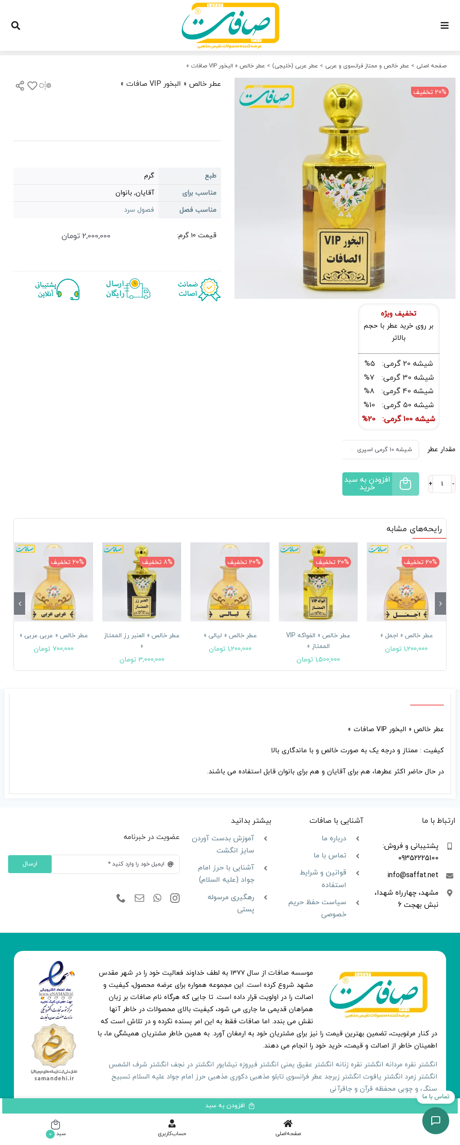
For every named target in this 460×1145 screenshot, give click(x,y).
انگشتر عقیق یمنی (307, 1065)
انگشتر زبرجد (342, 1077)
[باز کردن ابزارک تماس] (435, 1120)
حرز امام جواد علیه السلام (169, 1077)
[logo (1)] (54, 1025)
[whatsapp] (157, 898)
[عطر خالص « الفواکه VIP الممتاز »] (318, 581)
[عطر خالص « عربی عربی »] (53, 581)
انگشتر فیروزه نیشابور (247, 1065)
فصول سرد (139, 210)
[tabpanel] (230, 743)
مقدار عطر (441, 449)
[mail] (139, 898)
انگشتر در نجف (192, 1065)
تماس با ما (330, 856)
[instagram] (175, 898)
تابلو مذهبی (267, 1077)
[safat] (230, 5)
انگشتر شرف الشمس (138, 1065)
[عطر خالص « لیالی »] (230, 581)
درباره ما (334, 838)
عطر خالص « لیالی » (230, 635)
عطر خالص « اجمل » (406, 635)
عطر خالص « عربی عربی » (53, 635)
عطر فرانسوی (304, 1077)
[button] (440, 603)
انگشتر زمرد (421, 1077)
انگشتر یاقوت (382, 1077)
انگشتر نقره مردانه (411, 1065)
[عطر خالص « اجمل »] (406, 581)
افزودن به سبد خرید (367, 484)
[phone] (121, 898)
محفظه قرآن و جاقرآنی (363, 1089)
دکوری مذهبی (228, 1077)
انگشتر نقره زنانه (359, 1065)
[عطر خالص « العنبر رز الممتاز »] (141, 581)
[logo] (57, 963)
